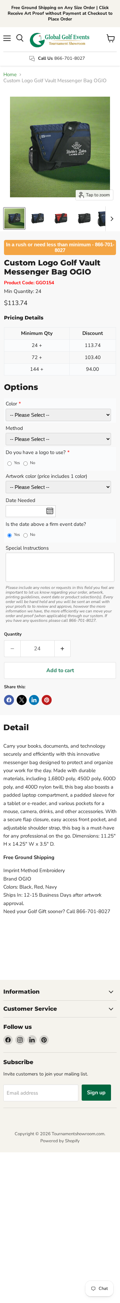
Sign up (96, 1092)
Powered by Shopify (60, 1141)
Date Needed (20, 501)
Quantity (13, 634)
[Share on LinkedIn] (34, 700)
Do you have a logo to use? (36, 453)
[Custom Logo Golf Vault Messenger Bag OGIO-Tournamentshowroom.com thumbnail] (37, 218)
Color (11, 404)
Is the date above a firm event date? (46, 524)
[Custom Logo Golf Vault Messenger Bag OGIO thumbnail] (14, 218)
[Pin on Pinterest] (47, 700)
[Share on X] (22, 700)
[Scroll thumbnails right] (110, 218)
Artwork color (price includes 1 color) (46, 476)
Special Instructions (27, 548)
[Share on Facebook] (9, 700)
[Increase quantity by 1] (63, 648)
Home (10, 75)
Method (14, 428)
